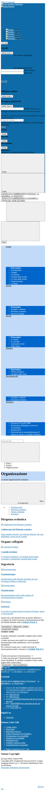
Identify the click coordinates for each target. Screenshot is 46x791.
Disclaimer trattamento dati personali (15, 768)
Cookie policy (11, 727)
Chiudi (4, 134)
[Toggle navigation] (20, 231)
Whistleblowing (12, 740)
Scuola (8, 465)
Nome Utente (29, 70)
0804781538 (14, 695)
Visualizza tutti (16, 507)
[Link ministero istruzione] (12, 4)
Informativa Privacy (13, 732)
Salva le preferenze (20, 665)
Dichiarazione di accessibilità (17, 736)
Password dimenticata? (10, 77)
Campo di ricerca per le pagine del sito (16, 439)
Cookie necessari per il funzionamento (16, 656)
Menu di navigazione (31, 502)
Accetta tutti (10, 629)
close (4, 242)
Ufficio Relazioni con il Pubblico (18, 734)
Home (8, 463)
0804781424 (14, 697)
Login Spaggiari (19, 118)
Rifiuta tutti (21, 627)
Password (28, 73)
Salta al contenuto (8, 2)
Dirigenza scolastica (18, 510)
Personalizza (6, 627)
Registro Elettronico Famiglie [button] (12, 59)
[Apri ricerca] (25, 211)
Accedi (4, 43)
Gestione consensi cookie (16, 743)
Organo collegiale (18, 512)
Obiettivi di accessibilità (15, 738)
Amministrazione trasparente (17, 745)
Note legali (10, 729)
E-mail (26, 109)
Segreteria (15, 514)
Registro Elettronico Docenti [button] (12, 64)
